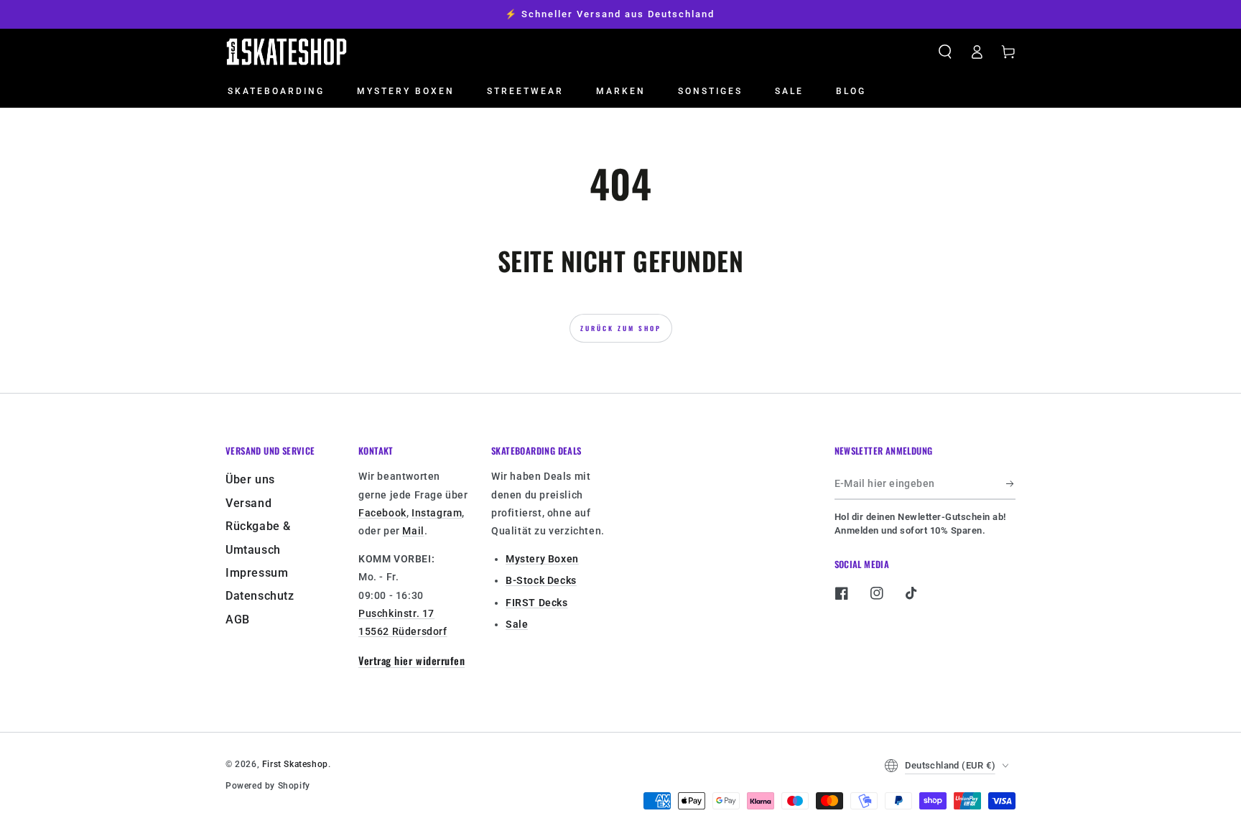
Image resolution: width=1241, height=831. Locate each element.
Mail (413, 531)
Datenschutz (260, 596)
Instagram (437, 513)
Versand (248, 503)
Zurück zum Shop (620, 328)
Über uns (250, 479)
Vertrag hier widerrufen (411, 660)
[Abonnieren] (1010, 483)
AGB (238, 619)
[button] (945, 52)
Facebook (382, 513)
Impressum (257, 573)
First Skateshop (295, 764)
